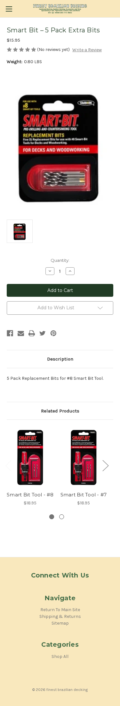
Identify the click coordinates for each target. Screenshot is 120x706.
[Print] (31, 333)
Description (60, 359)
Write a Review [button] (87, 50)
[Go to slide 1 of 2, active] (51, 516)
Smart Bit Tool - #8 (30, 495)
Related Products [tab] (60, 411)
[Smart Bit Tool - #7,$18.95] (83, 457)
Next (105, 465)
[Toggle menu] (9, 9)
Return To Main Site (60, 609)
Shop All (60, 656)
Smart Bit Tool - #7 (83, 495)
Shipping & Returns (60, 616)
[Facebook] (10, 333)
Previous (8, 465)
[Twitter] (42, 333)
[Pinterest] (53, 333)
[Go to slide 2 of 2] (61, 516)
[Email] (21, 333)
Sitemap (60, 623)
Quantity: (60, 260)
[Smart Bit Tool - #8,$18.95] (30, 457)
